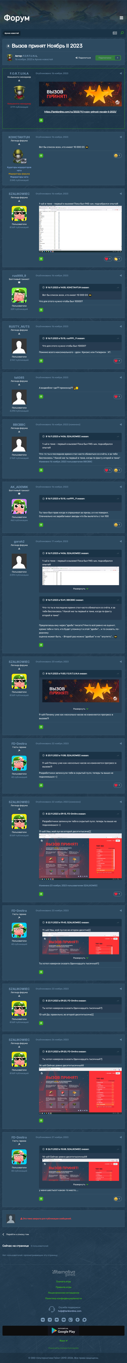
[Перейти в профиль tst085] (19, 397)
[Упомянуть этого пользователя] (41, 120)
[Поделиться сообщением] (121, 73)
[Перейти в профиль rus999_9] (19, 295)
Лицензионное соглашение (63, 1292)
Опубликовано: (52, 73)
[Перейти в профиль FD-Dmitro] (19, 763)
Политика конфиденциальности (63, 1298)
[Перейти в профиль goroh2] (19, 561)
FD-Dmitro (19, 743)
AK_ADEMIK (19, 487)
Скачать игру (63, 1281)
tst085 (19, 377)
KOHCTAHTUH (19, 137)
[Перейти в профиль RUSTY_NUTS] (19, 346)
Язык (63, 1340)
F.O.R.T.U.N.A (30, 56)
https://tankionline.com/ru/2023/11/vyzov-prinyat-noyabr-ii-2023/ (80, 111)
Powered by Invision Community (63, 1348)
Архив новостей (44, 59)
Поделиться (84, 58)
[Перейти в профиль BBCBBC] (19, 444)
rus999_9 (19, 275)
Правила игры (63, 1287)
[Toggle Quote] (43, 287)
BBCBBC (19, 424)
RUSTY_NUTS (19, 326)
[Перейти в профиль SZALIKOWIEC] (19, 213)
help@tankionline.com (69, 1311)
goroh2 (19, 541)
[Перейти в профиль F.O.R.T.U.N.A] (9, 57)
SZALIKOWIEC (19, 194)
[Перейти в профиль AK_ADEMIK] (19, 506)
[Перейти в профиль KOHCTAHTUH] (19, 156)
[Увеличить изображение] (80, 93)
